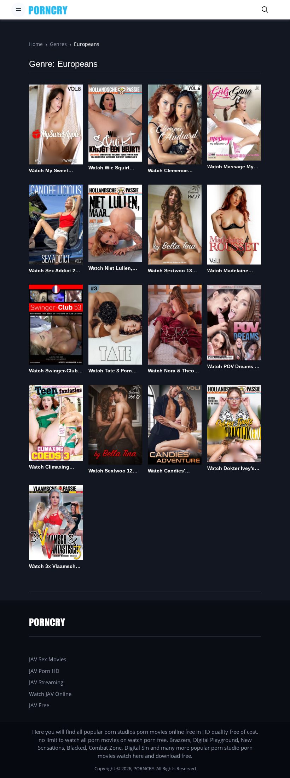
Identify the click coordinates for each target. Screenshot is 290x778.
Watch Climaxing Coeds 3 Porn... (49, 467)
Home (36, 44)
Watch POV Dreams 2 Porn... (232, 367)
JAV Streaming (46, 682)
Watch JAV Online (50, 693)
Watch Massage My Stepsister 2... (230, 167)
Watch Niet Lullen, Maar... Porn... (110, 268)
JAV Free (39, 705)
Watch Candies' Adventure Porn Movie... (167, 471)
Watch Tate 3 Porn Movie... (110, 371)
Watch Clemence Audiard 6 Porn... (168, 171)
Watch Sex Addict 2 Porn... (52, 271)
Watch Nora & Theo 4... (171, 371)
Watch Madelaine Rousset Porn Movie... (233, 271)
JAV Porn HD (44, 670)
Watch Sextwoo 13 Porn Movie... (170, 271)
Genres (58, 44)
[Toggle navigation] (18, 9)
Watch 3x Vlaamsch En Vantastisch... (52, 566)
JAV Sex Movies (47, 659)
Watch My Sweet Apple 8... (48, 171)
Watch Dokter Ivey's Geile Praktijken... (231, 468)
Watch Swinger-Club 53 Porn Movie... (53, 371)
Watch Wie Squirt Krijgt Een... (108, 168)
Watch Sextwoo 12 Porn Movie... (110, 471)
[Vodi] (48, 9)
